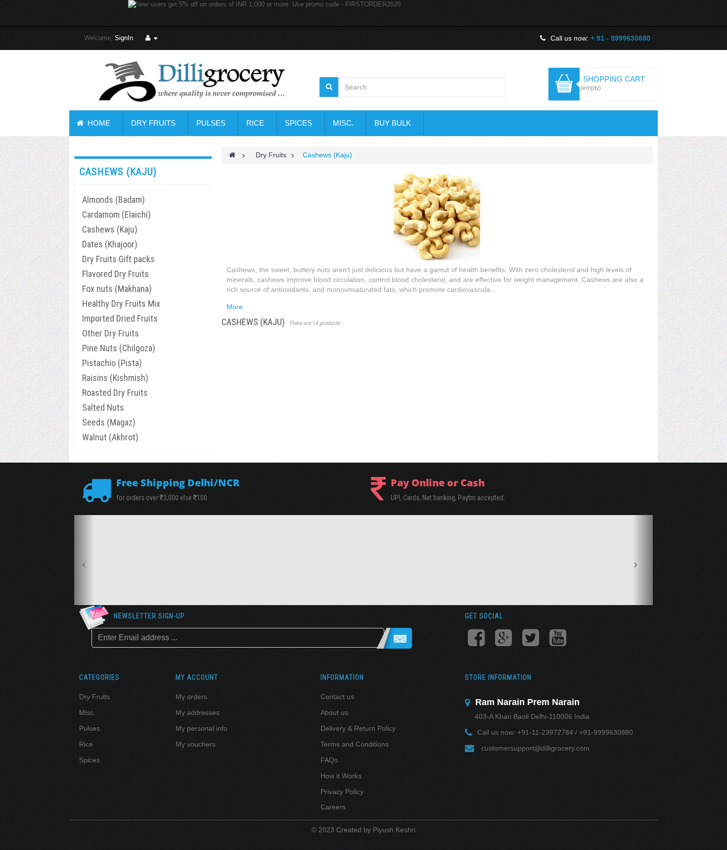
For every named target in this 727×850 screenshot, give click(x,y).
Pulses (211, 123)
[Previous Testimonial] (84, 560)
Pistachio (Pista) (112, 363)
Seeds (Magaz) (109, 422)
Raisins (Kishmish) (115, 378)
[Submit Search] (329, 87)
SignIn (124, 38)
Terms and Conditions (354, 744)
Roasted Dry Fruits (115, 392)
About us (334, 712)
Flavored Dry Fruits (115, 274)
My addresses (198, 712)
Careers (333, 807)
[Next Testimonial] (643, 560)
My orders (191, 697)
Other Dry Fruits (110, 333)
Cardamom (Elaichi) (116, 214)
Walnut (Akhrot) (110, 437)
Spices (298, 123)
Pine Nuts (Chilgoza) (118, 348)
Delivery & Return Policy (358, 728)
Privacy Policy (342, 792)
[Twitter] (530, 639)
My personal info (201, 728)
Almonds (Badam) (113, 199)
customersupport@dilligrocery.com (535, 748)
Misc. (343, 123)
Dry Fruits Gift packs (118, 259)
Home (97, 123)
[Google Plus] (503, 639)
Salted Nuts (103, 407)
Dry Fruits (153, 123)
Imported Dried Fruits (120, 318)
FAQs (329, 760)
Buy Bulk (392, 123)
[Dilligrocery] (192, 80)
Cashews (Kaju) (109, 229)
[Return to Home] (232, 155)
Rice (255, 123)
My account (197, 677)
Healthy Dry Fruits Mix (121, 303)
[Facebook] (476, 639)
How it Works (341, 776)
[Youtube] (557, 639)
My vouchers (196, 744)
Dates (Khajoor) (109, 244)
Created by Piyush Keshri (375, 830)
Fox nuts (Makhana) (117, 288)
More (235, 307)
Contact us (337, 697)
